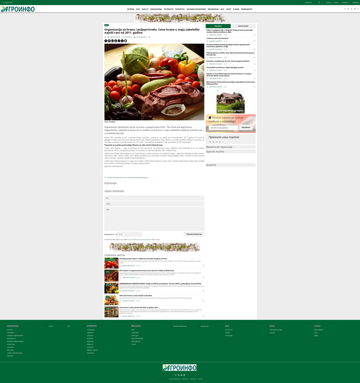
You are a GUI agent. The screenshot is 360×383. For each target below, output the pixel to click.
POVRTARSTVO (10, 333)
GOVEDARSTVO (90, 330)
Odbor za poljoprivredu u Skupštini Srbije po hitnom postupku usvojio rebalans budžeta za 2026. (229, 31)
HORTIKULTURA (11, 344)
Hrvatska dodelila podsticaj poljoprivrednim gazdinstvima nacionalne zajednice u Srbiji (228, 46)
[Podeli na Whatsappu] (119, 40)
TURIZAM (227, 333)
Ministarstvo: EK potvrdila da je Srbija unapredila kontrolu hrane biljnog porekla (230, 83)
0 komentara (128, 37)
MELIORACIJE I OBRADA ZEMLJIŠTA (15, 341)
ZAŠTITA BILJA (10, 350)
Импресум (193, 379)
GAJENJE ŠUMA (135, 333)
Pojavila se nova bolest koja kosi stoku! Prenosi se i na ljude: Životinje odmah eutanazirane (229, 75)
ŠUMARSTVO (180, 9)
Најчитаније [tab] (243, 26)
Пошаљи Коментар (194, 234)
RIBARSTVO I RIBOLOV (92, 350)
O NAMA (236, 9)
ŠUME (132, 330)
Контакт (200, 379)
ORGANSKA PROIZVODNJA (196, 9)
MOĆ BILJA (272, 333)
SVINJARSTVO (90, 333)
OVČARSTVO (90, 335)
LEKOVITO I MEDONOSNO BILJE (14, 353)
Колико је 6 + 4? (110, 234)
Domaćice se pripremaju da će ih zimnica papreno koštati (227, 61)
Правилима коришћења (141, 239)
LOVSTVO (133, 344)
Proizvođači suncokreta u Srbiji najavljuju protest (224, 67)
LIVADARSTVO (10, 347)
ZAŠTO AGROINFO (318, 330)
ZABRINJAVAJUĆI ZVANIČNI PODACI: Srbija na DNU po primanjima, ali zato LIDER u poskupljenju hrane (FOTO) (160, 284)
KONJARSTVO (90, 341)
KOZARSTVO (90, 338)
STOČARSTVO (168, 9)
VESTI (138, 9)
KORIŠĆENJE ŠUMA (135, 341)
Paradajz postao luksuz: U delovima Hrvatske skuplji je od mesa (143, 259)
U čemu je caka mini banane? (217, 38)
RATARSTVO (10, 330)
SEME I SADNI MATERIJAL (137, 338)
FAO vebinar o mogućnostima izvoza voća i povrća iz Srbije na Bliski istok (146, 271)
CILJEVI (315, 333)
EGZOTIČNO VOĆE (11, 338)
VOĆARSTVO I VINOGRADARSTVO (15, 335)
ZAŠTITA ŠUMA (134, 335)
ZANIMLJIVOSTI (246, 9)
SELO (222, 9)
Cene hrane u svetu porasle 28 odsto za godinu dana (138, 307)
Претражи (246, 127)
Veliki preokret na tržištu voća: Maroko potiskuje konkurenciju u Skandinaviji (230, 54)
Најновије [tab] (218, 26)
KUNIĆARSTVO (90, 353)
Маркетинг (185, 379)
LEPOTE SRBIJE (228, 335)
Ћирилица (355, 2)
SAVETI (228, 9)
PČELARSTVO (90, 347)
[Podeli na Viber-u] (122, 40)
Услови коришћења (175, 379)
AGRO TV (145, 9)
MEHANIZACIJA (213, 9)
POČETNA (130, 9)
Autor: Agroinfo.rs (141, 37)
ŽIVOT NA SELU (229, 330)
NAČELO (316, 335)
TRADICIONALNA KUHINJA (276, 330)
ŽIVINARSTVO (90, 344)
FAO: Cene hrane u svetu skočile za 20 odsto (135, 296)
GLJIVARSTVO (10, 356)
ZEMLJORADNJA (156, 9)
